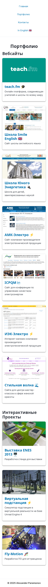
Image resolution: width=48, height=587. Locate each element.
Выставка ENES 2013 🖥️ (18, 452)
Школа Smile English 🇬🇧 (16, 136)
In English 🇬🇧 (25, 30)
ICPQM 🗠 (13, 282)
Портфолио (23, 14)
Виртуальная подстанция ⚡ (18, 500)
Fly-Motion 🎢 (16, 553)
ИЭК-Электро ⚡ (19, 333)
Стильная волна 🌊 (22, 385)
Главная (23, 6)
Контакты (23, 22)
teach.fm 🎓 (15, 86)
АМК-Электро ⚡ (19, 234)
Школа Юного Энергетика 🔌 (18, 185)
